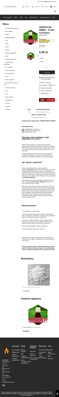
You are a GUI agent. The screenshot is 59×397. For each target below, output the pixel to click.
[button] (45, 88)
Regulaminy (15, 352)
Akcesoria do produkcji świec (10, 83)
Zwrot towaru (16, 350)
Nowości (7, 106)
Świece (7, 34)
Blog (49, 356)
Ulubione (45, 6)
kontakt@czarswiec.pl (51, 1)
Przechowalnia (43, 350)
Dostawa (33, 351)
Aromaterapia (9, 100)
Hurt (6, 94)
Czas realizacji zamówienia (34, 358)
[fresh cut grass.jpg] (31, 56)
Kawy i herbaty (9, 97)
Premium (7, 103)
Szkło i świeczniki (10, 79)
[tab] (29, 109)
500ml (7, 46)
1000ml (7, 50)
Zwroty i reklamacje (15, 355)
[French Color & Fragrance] (48, 82)
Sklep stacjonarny (51, 353)
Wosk (6, 56)
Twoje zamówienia (42, 356)
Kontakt (50, 350)
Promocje (7, 109)
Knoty (6, 76)
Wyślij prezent (23, 350)
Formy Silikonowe (10, 70)
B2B (22, 354)
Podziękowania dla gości (11, 28)
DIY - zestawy (9, 67)
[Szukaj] (55, 11)
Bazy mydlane (9, 31)
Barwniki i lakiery (9, 73)
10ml (6, 40)
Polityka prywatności (16, 359)
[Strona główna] (8, 6)
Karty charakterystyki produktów (25, 361)
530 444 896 (41, 1)
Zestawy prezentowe (10, 59)
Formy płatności (33, 354)
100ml (6, 43)
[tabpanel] (39, 185)
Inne (6, 90)
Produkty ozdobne (10, 87)
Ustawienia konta (42, 353)
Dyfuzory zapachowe (10, 53)
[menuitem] (8, 17)
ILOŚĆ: (41, 58)
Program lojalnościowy (25, 356)
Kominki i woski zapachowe (9, 63)
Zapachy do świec (10, 37)
